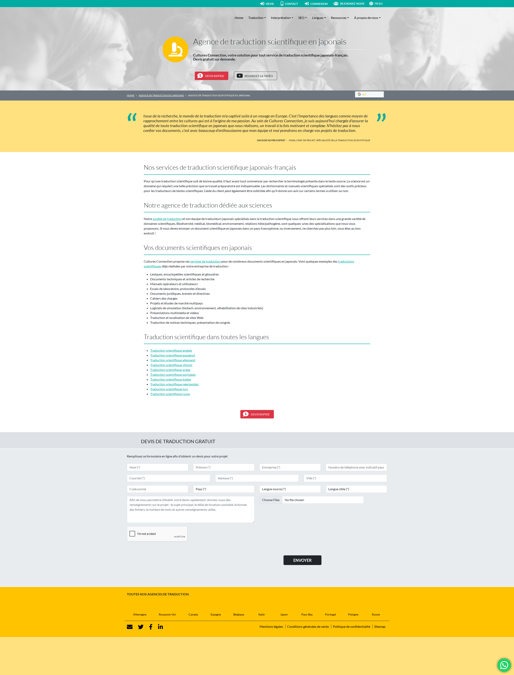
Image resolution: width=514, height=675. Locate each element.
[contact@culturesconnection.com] (130, 627)
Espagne (216, 614)
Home (239, 18)
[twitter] (138, 627)
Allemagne (139, 614)
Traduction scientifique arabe (170, 370)
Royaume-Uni (167, 614)
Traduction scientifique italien (170, 379)
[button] (381, 3)
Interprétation (281, 18)
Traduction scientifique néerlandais (174, 384)
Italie (261, 614)
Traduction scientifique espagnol (172, 355)
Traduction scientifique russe (170, 394)
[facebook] (148, 627)
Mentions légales (271, 626)
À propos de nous (366, 18)
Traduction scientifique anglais (171, 350)
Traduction (255, 18)
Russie (376, 614)
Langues (317, 18)
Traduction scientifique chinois (171, 365)
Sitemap (380, 626)
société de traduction (167, 219)
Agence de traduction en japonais (161, 95)
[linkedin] (158, 627)
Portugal (330, 614)
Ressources (339, 18)
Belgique (238, 614)
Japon (284, 614)
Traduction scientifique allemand (172, 360)
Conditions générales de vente (308, 626)
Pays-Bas (307, 614)
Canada (193, 614)
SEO (301, 18)
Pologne (353, 614)
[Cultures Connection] (149, 17)
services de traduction (205, 261)
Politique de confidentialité (351, 626)
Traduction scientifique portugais (173, 374)
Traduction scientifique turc (169, 389)
